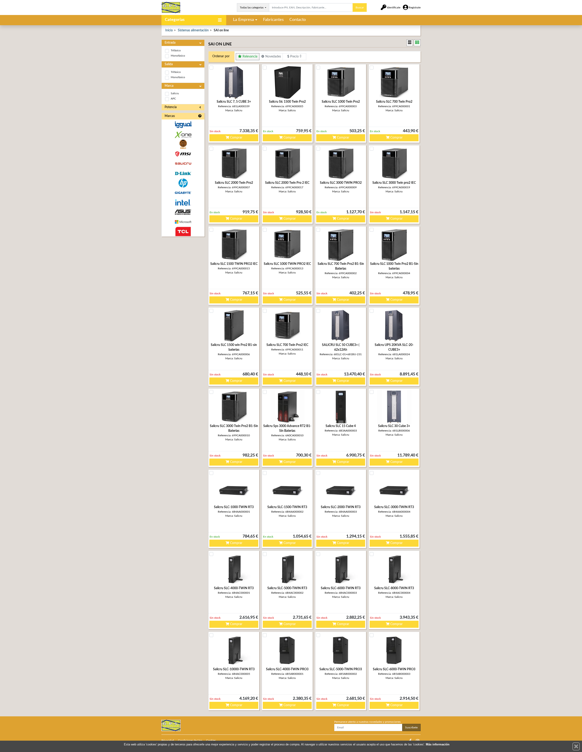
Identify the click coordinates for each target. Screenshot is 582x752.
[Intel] (183, 202)
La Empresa (243, 20)
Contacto (297, 20)
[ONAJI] (183, 144)
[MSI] (183, 154)
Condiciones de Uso (190, 740)
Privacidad (167, 740)
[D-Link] (183, 173)
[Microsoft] (183, 222)
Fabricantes (273, 20)
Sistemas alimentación (193, 30)
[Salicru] (183, 164)
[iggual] (183, 124)
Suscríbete (411, 727)
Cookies (211, 740)
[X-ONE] (183, 134)
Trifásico (176, 50)
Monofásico (178, 55)
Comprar (235, 137)
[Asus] (183, 212)
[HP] (183, 183)
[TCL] (183, 231)
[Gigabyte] (183, 193)
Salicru (175, 93)
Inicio (169, 30)
